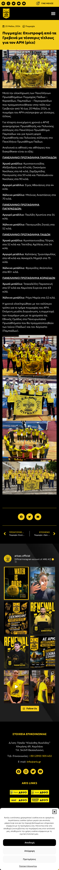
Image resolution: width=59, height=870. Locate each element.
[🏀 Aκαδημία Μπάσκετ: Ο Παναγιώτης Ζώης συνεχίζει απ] (16, 652)
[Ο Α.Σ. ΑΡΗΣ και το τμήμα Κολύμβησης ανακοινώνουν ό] (42, 652)
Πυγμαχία (30, 26)
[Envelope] (24, 3)
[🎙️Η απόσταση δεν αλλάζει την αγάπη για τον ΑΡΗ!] (42, 583)
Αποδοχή (29, 842)
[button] (54, 811)
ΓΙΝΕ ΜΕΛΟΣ (47, 3)
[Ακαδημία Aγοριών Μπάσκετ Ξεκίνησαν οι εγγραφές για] (16, 617)
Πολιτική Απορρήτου (28, 866)
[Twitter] (13, 3)
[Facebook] (3, 3)
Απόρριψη (29, 851)
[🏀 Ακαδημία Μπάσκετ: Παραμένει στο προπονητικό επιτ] (42, 617)
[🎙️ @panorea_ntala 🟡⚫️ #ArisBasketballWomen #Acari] (16, 686)
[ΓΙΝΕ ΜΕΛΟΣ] (38, 3)
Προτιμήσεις (29, 859)
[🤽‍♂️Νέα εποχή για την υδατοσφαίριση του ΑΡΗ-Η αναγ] (16, 583)
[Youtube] (19, 3)
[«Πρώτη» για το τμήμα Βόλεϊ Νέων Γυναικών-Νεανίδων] (42, 686)
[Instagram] (8, 3)
